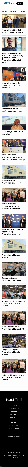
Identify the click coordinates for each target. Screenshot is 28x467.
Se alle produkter (14, 417)
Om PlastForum (14, 442)
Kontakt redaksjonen (14, 436)
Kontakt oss (14, 439)
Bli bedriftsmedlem (14, 408)
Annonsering (14, 411)
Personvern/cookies (14, 425)
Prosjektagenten (14, 414)
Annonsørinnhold (14, 428)
